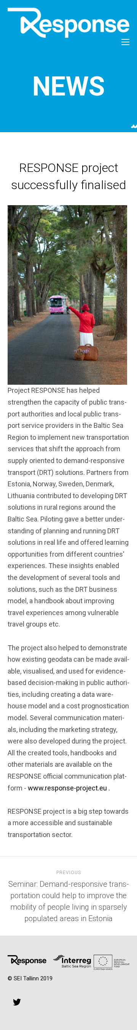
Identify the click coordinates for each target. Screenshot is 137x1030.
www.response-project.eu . (69, 788)
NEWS (68, 86)
